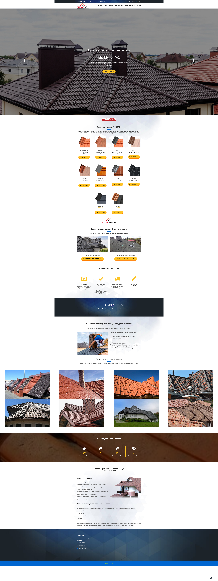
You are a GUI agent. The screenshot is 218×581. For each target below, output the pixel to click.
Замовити (84, 157)
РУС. (139, 1)
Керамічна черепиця (130, 5)
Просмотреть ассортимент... (92, 259)
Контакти (139, 5)
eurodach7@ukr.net (101, 1)
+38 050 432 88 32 (81, 1)
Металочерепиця (119, 5)
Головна (100, 5)
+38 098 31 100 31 (91, 1)
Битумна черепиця (108, 5)
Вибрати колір (117, 157)
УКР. (141, 1)
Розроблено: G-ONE (109, 563)
